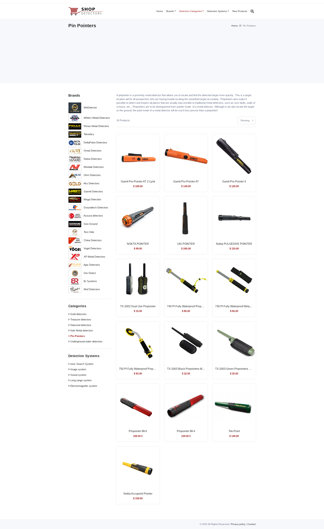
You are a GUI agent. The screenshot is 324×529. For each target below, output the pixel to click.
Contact (251, 524)
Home (159, 11)
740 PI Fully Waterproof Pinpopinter (188, 306)
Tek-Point (234, 431)
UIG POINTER (186, 243)
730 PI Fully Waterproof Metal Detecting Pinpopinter (246, 306)
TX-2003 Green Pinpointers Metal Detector (240, 368)
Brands (170, 11)
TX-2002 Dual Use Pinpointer (138, 306)
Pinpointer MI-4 (186, 431)
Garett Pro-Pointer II (234, 181)
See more (138, 158)
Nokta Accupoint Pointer (138, 493)
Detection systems (217, 11)
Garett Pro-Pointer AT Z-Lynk (138, 181)
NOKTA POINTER (138, 243)
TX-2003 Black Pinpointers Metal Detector (192, 368)
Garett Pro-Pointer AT (186, 181)
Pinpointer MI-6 (138, 431)
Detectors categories (190, 11)
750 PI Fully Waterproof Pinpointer (139, 368)
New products (239, 11)
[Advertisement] (162, 53)
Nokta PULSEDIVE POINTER (234, 243)
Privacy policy (238, 524)
